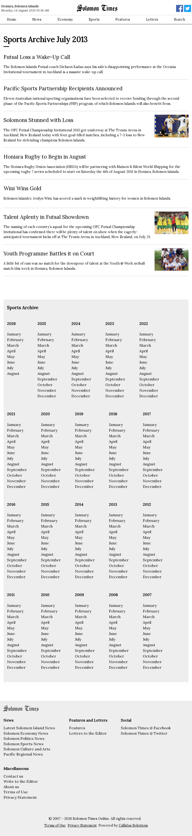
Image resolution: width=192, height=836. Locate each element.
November (46, 390)
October (45, 384)
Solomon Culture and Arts (27, 749)
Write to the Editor (21, 781)
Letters (152, 19)
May (11, 356)
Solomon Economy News (26, 733)
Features (122, 19)
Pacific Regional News (23, 754)
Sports (94, 19)
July (10, 367)
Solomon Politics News (24, 738)
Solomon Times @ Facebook (146, 728)
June (11, 362)
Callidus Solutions (133, 825)
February (15, 339)
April (11, 351)
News (36, 19)
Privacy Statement (20, 797)
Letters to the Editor (88, 733)
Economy (65, 19)
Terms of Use (16, 792)
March (13, 345)
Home (11, 19)
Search (179, 19)
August (13, 373)
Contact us (13, 776)
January (14, 334)
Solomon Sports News (24, 743)
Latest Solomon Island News (29, 728)
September (47, 379)
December (46, 396)
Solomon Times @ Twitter (144, 733)
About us (11, 786)
